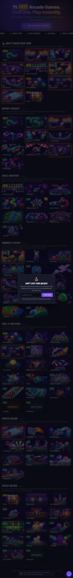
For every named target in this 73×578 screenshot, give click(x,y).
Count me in (47, 295)
